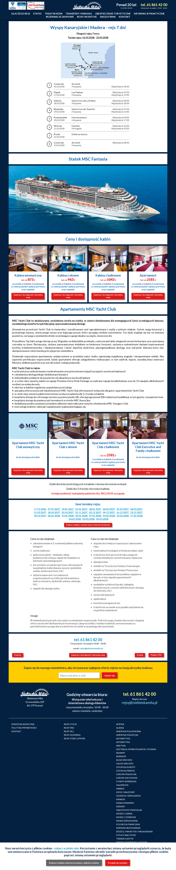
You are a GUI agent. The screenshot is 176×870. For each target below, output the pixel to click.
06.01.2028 (54, 515)
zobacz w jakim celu (66, 848)
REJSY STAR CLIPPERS (74, 738)
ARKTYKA (121, 745)
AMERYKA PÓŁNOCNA (127, 735)
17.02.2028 (136, 515)
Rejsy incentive (87, 16)
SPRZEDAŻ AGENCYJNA (22, 724)
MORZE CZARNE (124, 813)
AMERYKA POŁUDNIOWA (128, 731)
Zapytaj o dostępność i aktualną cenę (27, 296)
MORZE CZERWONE (126, 817)
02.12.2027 (95, 512)
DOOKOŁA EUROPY (125, 767)
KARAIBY (120, 806)
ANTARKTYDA (123, 738)
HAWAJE (120, 788)
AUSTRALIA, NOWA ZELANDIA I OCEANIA (136, 749)
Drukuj (140, 655)
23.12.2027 (136, 512)
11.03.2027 (40, 512)
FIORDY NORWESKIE (126, 781)
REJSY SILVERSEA (72, 735)
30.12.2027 (40, 515)
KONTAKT (16, 731)
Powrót (17, 655)
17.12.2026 (40, 509)
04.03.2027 (136, 509)
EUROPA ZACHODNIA (126, 778)
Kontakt (124, 16)
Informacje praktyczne (149, 13)
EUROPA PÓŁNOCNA (126, 774)
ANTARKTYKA (123, 742)
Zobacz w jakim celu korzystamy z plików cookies (74, 862)
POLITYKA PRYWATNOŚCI (24, 728)
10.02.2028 (122, 515)
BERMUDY (121, 756)
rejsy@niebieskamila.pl (91, 648)
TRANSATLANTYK (125, 838)
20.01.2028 (81, 515)
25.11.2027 (81, 512)
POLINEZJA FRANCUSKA (128, 824)
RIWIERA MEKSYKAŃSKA (128, 828)
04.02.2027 (109, 509)
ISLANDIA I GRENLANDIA (128, 795)
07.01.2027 (54, 509)
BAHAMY (120, 753)
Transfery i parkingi (79, 13)
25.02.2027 (122, 509)
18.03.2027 (54, 512)
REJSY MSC (69, 728)
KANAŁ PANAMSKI (125, 803)
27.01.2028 (95, 515)
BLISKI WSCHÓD (124, 760)
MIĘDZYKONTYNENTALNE (129, 810)
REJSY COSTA (70, 724)
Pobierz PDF (156, 655)
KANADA (120, 799)
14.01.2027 (67, 509)
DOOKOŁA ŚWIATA (125, 770)
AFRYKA (120, 724)
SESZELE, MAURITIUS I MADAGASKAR (134, 831)
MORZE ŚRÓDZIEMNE (127, 821)
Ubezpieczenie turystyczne (113, 13)
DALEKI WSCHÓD (124, 763)
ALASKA (120, 728)
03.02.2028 (109, 515)
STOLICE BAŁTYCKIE (126, 835)
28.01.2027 (95, 509)
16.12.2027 (122, 512)
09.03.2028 (102, 519)
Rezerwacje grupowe (60, 16)
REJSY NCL (69, 731)
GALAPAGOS (122, 785)
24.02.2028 (75, 519)
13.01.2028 (67, 515)
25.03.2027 (67, 512)
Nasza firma (108, 16)
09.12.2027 (109, 512)
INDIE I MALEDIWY (125, 792)
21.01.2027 (81, 509)
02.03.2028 (88, 519)
